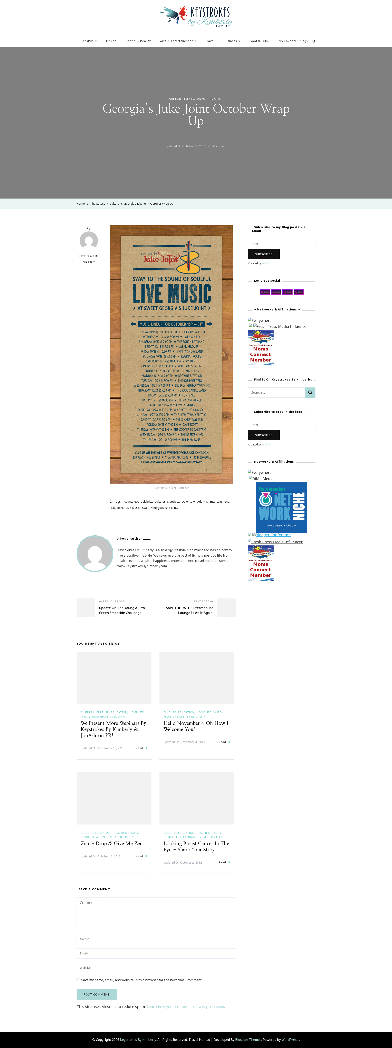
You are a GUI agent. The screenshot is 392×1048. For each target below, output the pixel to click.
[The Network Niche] (281, 484)
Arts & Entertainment (176, 41)
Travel (209, 41)
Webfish (267, 263)
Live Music (133, 508)
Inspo (201, 98)
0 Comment (219, 146)
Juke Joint (117, 508)
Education (119, 712)
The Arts (214, 98)
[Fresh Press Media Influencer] (280, 326)
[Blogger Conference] (271, 535)
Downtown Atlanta (194, 501)
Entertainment (219, 501)
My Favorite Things (293, 41)
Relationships (174, 716)
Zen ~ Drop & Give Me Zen (112, 843)
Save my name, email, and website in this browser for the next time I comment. (141, 980)
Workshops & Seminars (109, 716)
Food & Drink (259, 41)
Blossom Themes (248, 1039)
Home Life (137, 712)
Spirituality (196, 716)
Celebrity (146, 501)
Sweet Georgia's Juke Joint (159, 508)
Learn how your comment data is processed (185, 1006)
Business (230, 41)
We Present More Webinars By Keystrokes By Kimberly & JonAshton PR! (113, 729)
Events (189, 98)
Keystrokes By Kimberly (89, 258)
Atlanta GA (131, 501)
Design (111, 41)
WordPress (290, 1039)
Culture (175, 98)
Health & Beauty (138, 41)
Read (139, 748)
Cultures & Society (167, 501)
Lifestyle (87, 41)
